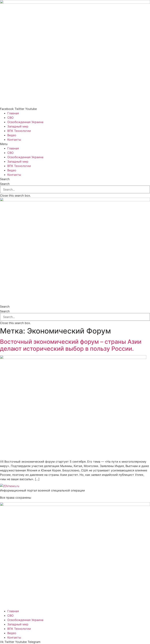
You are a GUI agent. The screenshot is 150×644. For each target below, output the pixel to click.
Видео (11, 135)
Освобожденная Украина (25, 122)
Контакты (14, 139)
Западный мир (17, 126)
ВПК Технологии (19, 131)
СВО (10, 117)
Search (5, 183)
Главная (13, 113)
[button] (75, 144)
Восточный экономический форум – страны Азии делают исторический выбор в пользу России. (70, 345)
